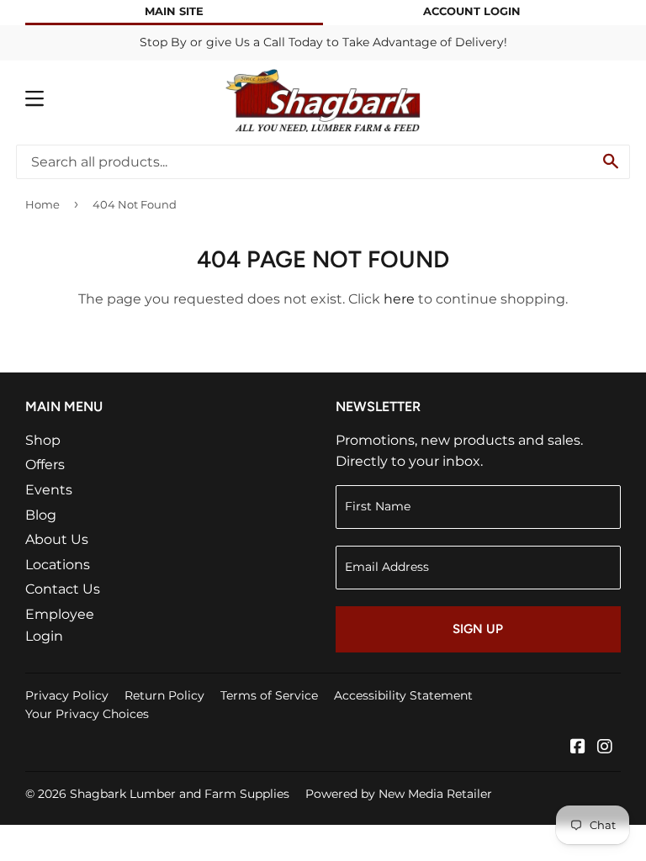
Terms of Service (269, 695)
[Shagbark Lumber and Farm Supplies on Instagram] (604, 748)
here (399, 299)
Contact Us (62, 589)
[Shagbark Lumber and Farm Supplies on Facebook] (577, 748)
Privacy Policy (67, 695)
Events (48, 490)
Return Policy (164, 695)
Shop (43, 440)
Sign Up (478, 629)
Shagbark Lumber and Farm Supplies (179, 793)
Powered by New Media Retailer (398, 793)
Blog (40, 515)
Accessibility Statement (403, 695)
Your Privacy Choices (87, 714)
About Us (56, 539)
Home (42, 204)
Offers (45, 465)
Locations (57, 565)
